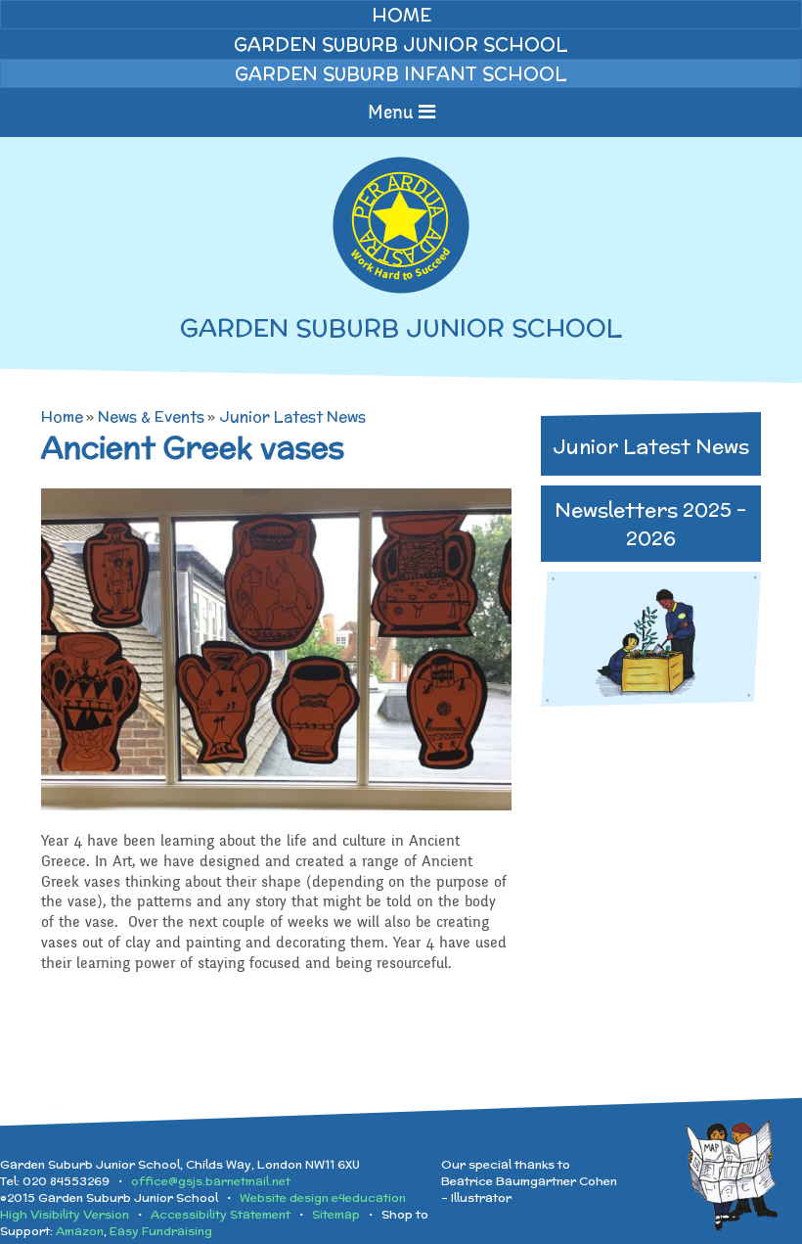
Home (62, 416)
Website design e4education (323, 1197)
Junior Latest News (292, 416)
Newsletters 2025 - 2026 (650, 523)
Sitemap (336, 1214)
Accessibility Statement (220, 1214)
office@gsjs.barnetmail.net (210, 1181)
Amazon (80, 1230)
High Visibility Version (64, 1214)
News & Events (151, 416)
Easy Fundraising (161, 1230)
